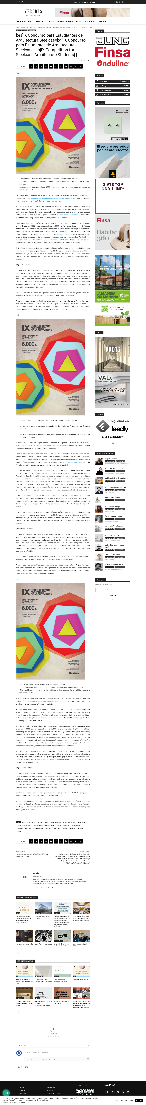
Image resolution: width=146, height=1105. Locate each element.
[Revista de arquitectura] (33, 12)
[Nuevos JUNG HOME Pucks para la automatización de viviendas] (24, 936)
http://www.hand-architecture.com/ (113, 569)
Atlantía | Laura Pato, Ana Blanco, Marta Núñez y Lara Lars (24, 981)
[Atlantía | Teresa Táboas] (81, 971)
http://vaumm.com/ (109, 511)
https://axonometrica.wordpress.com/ (114, 473)
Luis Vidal (65, 828)
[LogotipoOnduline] (112, 63)
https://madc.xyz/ (109, 492)
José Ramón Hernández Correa (116, 478)
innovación (20, 828)
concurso (39, 822)
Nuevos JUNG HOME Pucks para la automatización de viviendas (24, 946)
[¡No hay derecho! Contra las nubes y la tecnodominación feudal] (43, 993)
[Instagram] (120, 2)
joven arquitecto (38, 828)
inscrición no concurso (72, 462)
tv (17, 976)
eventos (23, 27)
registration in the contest (48, 718)
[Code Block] (46, 1059)
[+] (55, 1059)
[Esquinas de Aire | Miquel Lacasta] (43, 908)
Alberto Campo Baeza (28, 822)
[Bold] (25, 1059)
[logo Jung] (112, 40)
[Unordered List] (40, 1059)
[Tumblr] (129, 2)
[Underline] (31, 1059)
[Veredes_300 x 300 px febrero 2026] (112, 272)
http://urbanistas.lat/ (110, 559)
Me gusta (125, 81)
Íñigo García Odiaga (112, 507)
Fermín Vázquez (76, 825)
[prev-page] (17, 953)
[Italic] (28, 1059)
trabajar (19, 831)
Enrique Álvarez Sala (69, 822)
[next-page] (20, 953)
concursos (30, 27)
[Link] (49, 1059)
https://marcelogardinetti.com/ (112, 540)
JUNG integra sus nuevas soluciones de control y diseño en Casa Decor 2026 (81, 918)
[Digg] (71, 66)
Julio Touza (57, 828)
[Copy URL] (80, 66)
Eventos (99, 332)
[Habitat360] (112, 232)
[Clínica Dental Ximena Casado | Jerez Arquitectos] (43, 971)
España (59, 825)
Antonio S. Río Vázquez (114, 526)
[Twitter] (117, 2)
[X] (36, 66)
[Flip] (75, 66)
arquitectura (39, 976)
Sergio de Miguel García (114, 564)
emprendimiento (56, 822)
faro (37, 941)
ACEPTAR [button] (139, 1100)
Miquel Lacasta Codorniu (114, 468)
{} (52, 1059)
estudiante (66, 825)
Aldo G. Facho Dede (112, 555)
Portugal (72, 828)
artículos (38, 913)
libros (18, 913)
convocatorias (32, 30)
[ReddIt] (56, 66)
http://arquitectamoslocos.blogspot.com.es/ (116, 482)
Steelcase (80, 828)
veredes (22, 61)
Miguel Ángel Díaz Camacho (115, 488)
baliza (75, 941)
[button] (127, 21)
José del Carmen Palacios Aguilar (114, 546)
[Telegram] (66, 66)
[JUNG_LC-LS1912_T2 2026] (112, 125)
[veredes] (17, 61)
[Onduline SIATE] (112, 196)
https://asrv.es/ (108, 530)
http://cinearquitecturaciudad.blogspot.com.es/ (116, 463)
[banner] (112, 390)
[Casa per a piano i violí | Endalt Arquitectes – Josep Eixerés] (24, 993)
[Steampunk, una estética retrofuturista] (62, 993)
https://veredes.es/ (38, 876)
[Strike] (34, 1059)
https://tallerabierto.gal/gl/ (111, 502)
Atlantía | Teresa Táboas (80, 979)
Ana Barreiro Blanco (112, 497)
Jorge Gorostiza (111, 459)
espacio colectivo (38, 825)
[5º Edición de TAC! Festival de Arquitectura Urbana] (62, 936)
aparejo (76, 913)
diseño (47, 822)
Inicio (17, 27)
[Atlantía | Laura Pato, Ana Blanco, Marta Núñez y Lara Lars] (24, 971)
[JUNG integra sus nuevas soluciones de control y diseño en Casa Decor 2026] (81, 908)
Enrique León (81, 822)
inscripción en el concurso (70, 215)
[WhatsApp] (46, 66)
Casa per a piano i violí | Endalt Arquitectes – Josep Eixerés (24, 1003)
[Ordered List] (37, 1059)
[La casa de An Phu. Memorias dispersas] (62, 971)
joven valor (48, 828)
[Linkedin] (123, 2)
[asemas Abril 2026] (112, 160)
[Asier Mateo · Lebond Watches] (81, 936)
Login (88, 1045)
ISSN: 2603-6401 (82, 1085)
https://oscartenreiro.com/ (111, 521)
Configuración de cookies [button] (123, 1100)
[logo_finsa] (112, 52)
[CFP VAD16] (112, 354)
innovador (28, 828)
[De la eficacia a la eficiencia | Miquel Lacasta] (43, 936)
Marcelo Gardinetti (112, 535)
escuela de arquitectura (24, 825)
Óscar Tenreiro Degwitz (114, 516)
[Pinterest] (126, 2)
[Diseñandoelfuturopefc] (112, 308)
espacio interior (50, 825)
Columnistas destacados (105, 453)
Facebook (63, 234)
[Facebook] (114, 2)
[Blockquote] (43, 1059)
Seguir (126, 86)
